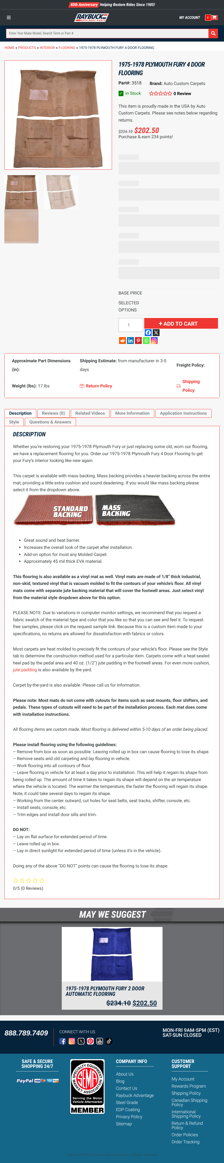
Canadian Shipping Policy (189, 1102)
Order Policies (185, 1134)
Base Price (130, 293)
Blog (120, 1081)
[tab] (20, 413)
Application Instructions (183, 413)
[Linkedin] (130, 340)
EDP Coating (128, 1109)
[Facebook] (148, 332)
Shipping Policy (186, 1093)
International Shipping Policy (186, 1114)
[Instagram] (154, 340)
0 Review (182, 93)
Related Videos (90, 413)
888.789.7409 (26, 1033)
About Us (124, 1074)
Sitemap (124, 1123)
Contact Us (126, 1088)
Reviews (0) (53, 413)
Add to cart (180, 323)
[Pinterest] (138, 340)
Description (20, 413)
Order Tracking (185, 1141)
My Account (189, 18)
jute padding (25, 669)
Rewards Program (189, 1086)
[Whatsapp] (146, 340)
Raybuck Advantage (135, 1095)
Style (14, 422)
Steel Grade (127, 1102)
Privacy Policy (129, 1116)
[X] (156, 332)
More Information (132, 413)
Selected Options (129, 306)
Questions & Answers (50, 422)
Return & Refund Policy (187, 1125)
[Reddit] (122, 340)
